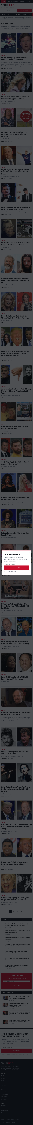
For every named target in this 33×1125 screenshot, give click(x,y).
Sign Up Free (16, 567)
